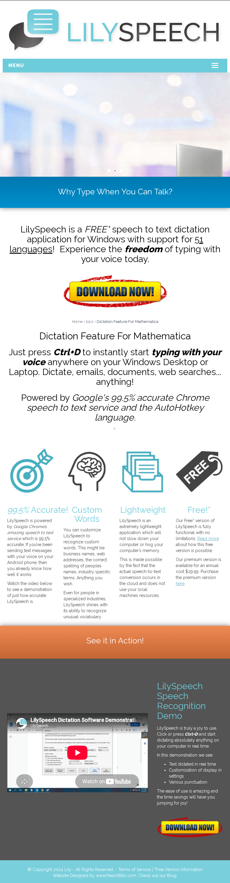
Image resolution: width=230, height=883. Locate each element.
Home (77, 321)
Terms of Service (134, 869)
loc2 (89, 321)
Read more (208, 538)
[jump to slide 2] (115, 171)
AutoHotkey (178, 407)
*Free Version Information (178, 869)
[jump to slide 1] (109, 171)
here (180, 583)
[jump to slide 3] (121, 171)
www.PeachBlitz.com (116, 875)
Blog (171, 875)
